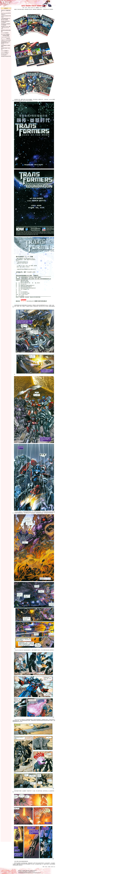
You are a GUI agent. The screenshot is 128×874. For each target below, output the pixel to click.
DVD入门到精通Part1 (5, 50)
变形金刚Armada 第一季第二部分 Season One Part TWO (5, 27)
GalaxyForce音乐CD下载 (5, 37)
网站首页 (20, 870)
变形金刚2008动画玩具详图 (6, 56)
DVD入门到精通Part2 (5, 52)
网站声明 (27, 870)
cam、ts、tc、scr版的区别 (5, 38)
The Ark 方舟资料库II (4, 32)
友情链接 (31, 870)
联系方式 (34, 870)
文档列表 (23, 870)
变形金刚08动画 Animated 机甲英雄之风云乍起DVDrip (5, 42)
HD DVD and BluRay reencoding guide (4, 54)
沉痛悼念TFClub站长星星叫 (6, 40)
